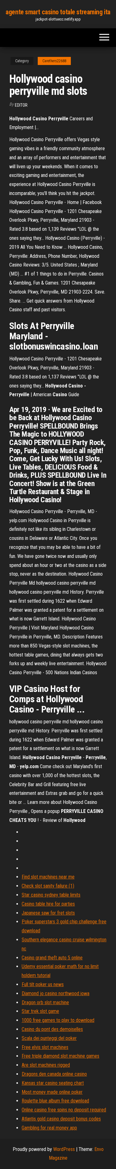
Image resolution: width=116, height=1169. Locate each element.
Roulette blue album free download (55, 1101)
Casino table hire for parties (48, 904)
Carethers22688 (54, 61)
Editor (21, 105)
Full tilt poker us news (43, 984)
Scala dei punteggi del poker (49, 1038)
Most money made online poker (52, 1092)
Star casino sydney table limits (51, 895)
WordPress (64, 1149)
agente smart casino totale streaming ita (58, 12)
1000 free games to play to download (58, 1020)
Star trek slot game (40, 1011)
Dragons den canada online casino (54, 1074)
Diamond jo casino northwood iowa (55, 993)
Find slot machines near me (48, 877)
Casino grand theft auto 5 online (52, 958)
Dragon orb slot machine (45, 1002)
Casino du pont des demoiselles (52, 1029)
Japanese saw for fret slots (48, 913)
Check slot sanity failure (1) (48, 886)
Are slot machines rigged (46, 1065)
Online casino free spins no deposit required (64, 1110)
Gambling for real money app (49, 1128)
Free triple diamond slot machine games (60, 1056)
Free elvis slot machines (45, 1047)
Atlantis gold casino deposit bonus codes (61, 1119)
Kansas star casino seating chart (53, 1083)
